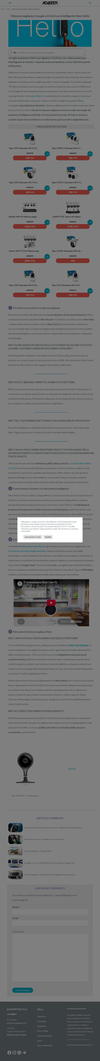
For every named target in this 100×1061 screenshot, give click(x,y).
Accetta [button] (48, 537)
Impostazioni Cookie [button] (33, 537)
